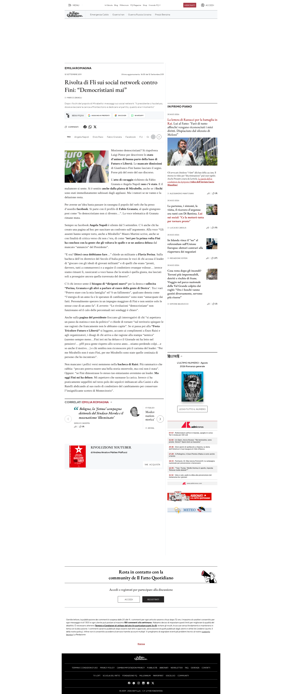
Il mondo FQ (154, 5)
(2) (216, 304)
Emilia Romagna (78, 68)
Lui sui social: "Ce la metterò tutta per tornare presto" (185, 217)
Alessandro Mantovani (180, 193)
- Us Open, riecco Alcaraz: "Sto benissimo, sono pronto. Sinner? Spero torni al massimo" (190, 441)
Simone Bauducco (178, 304)
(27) (215, 258)
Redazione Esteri (177, 258)
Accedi (129, 599)
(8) (83, 426)
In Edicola (109, 5)
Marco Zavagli (73, 98)
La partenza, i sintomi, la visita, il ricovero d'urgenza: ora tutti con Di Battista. (184, 209)
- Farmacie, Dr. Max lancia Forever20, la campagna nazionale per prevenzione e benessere (192, 462)
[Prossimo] (160, 419)
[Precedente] (68, 419)
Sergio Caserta (82, 423)
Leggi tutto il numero (192, 409)
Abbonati (189, 5)
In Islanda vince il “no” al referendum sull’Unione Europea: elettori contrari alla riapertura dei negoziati (185, 245)
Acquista (152, 464)
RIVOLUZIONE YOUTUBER (111, 447)
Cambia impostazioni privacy (131, 667)
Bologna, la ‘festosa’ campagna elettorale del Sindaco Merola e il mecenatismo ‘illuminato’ (101, 413)
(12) (215, 227)
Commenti (73, 127)
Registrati (153, 599)
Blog (116, 5)
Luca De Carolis (176, 228)
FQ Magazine (135, 5)
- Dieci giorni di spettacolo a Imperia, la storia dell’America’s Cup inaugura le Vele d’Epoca (189, 448)
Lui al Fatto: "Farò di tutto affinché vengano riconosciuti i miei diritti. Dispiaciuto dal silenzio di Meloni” (190, 129)
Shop (145, 5)
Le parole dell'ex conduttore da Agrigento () (190, 181)
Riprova (141, 643)
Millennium (124, 5)
